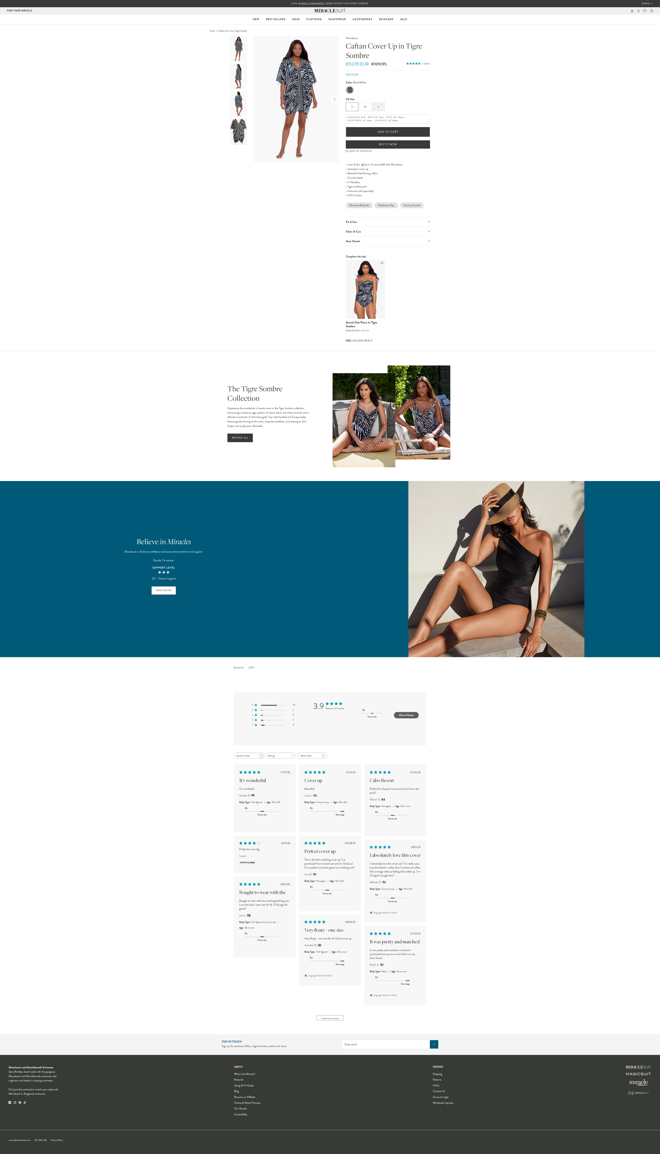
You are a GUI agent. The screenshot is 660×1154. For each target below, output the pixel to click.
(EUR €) (646, 3)
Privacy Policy (57, 1140)
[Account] (631, 11)
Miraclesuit (352, 38)
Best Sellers (275, 19)
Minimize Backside (359, 205)
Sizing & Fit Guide (244, 1085)
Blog (236, 1091)
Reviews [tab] (239, 667)
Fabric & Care (353, 232)
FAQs (436, 1085)
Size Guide (352, 74)
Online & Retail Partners (247, 1103)
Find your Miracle (19, 10)
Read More (164, 590)
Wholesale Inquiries (443, 1103)
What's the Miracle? (244, 1074)
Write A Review (406, 715)
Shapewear (337, 19)
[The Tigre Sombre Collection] (391, 416)
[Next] (334, 99)
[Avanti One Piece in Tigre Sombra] (365, 289)
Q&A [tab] (251, 667)
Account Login (441, 1097)
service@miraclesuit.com (20, 1140)
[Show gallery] (296, 99)
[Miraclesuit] (330, 11)
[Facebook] (10, 1102)
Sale (403, 19)
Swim (296, 19)
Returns (437, 1080)
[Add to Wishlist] (382, 263)
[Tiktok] (25, 1102)
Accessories (362, 19)
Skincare (386, 19)
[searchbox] (246, 755)
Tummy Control (411, 205)
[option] (296, 99)
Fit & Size (351, 222)
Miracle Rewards (311, 3)
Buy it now (388, 144)
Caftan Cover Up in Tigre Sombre (232, 31)
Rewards (238, 1080)
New (256, 19)
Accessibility (240, 1114)
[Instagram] (15, 1102)
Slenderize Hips (386, 205)
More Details (353, 241)
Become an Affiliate (244, 1097)
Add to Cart (388, 132)
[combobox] (281, 756)
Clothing (314, 19)
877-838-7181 (41, 1140)
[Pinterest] (20, 1102)
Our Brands (240, 1108)
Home (212, 31)
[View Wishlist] (645, 10)
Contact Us (439, 1091)
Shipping (437, 1074)
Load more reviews (330, 1018)
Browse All (240, 437)
